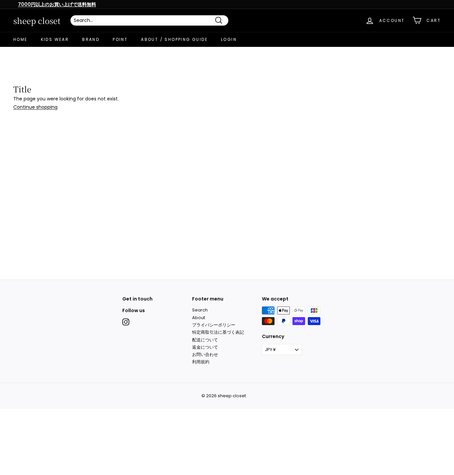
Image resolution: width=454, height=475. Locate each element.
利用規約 (200, 362)
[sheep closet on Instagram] (125, 321)
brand (90, 39)
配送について (205, 340)
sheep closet (36, 21)
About (198, 317)
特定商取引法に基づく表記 (218, 332)
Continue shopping (35, 107)
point (120, 39)
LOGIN (229, 39)
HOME (20, 39)
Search (200, 310)
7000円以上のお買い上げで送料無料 (57, 4)
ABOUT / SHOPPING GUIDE (174, 39)
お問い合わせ (205, 354)
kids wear (55, 39)
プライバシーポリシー (213, 325)
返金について (205, 347)
